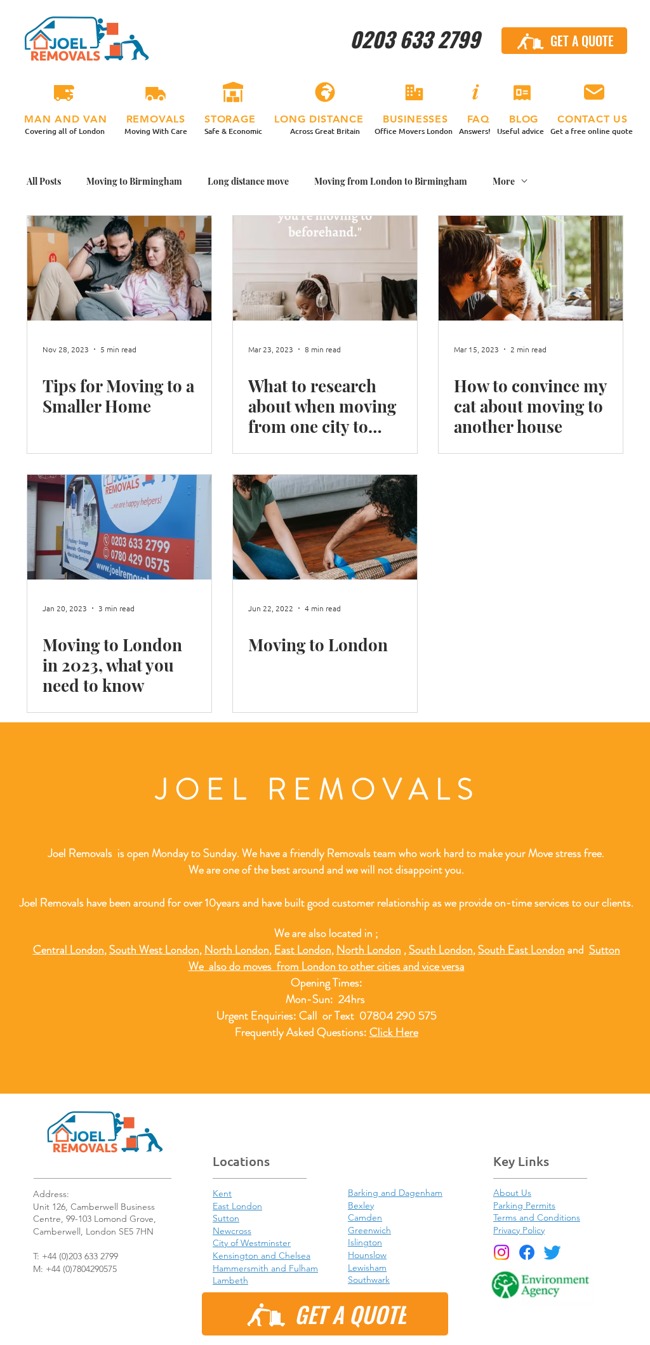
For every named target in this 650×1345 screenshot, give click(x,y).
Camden (365, 1217)
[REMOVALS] (155, 92)
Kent (222, 1193)
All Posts (44, 181)
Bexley (361, 1205)
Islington (365, 1242)
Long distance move (248, 181)
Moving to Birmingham (134, 181)
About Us (512, 1192)
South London (441, 949)
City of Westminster (252, 1243)
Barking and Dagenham (395, 1192)
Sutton (604, 949)
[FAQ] (475, 92)
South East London (521, 949)
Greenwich (369, 1230)
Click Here (393, 1032)
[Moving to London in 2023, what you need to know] (119, 527)
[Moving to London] (325, 527)
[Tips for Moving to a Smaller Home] (119, 268)
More (504, 181)
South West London (154, 949)
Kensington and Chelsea (261, 1255)
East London (302, 949)
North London (368, 949)
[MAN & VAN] (64, 92)
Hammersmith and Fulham (265, 1268)
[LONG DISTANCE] (325, 92)
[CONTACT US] (594, 92)
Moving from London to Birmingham (390, 181)
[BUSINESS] (413, 92)
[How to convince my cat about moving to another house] (531, 268)
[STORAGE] (233, 92)
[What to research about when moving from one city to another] (325, 268)
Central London (68, 949)
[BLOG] (521, 92)
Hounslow (367, 1255)
